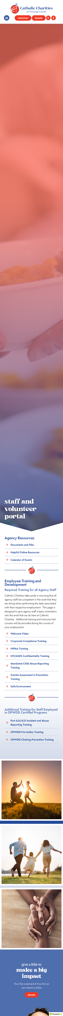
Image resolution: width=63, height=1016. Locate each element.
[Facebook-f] (53, 18)
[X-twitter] (48, 18)
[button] (6, 18)
